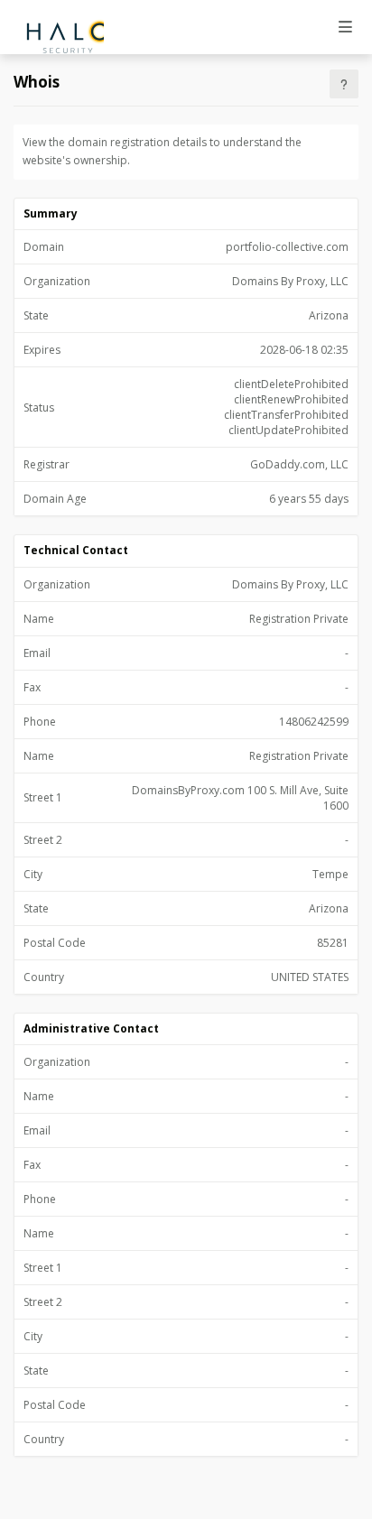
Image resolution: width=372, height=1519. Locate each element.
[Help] (344, 83)
